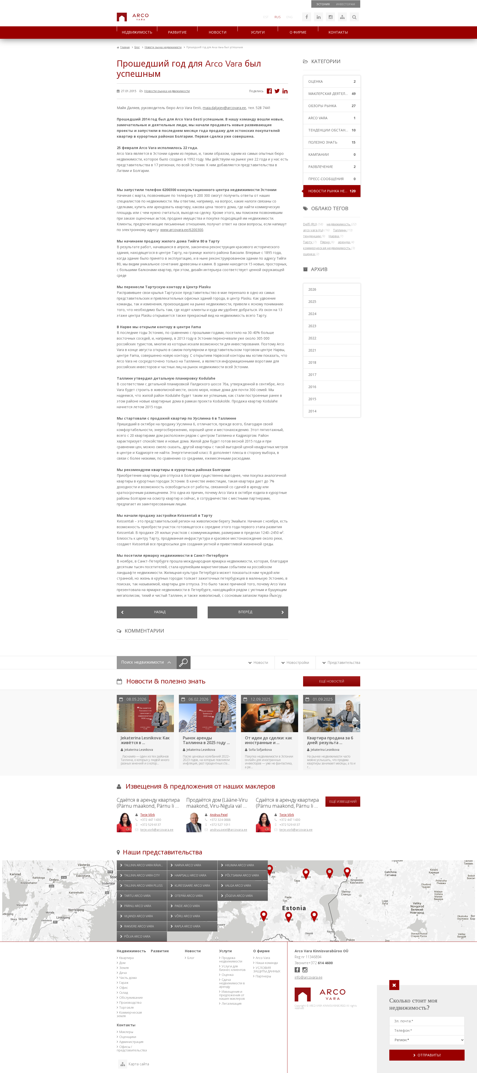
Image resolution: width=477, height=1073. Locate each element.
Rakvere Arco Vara (138, 926)
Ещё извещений (343, 801)
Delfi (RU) (310, 224)
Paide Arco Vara (187, 906)
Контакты (338, 33)
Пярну (325, 242)
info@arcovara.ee (308, 977)
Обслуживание (131, 997)
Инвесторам (345, 4)
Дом (122, 962)
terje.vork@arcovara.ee (156, 830)
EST (266, 17)
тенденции (312, 236)
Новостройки (297, 662)
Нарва (334, 236)
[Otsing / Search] (354, 16)
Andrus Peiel (219, 815)
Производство (130, 1002)
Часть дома (128, 977)
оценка (309, 254)
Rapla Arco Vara (187, 926)
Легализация (231, 1003)
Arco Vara (263, 957)
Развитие (177, 33)
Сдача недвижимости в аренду (232, 983)
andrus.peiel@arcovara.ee (228, 830)
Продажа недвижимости (230, 959)
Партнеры (263, 976)
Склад (123, 992)
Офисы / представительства (132, 1048)
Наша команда (267, 962)
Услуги (258, 33)
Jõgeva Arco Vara (238, 896)
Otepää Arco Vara (188, 896)
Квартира (126, 957)
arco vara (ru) (313, 230)
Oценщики (127, 1036)
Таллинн (340, 230)
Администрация (131, 1041)
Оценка (228, 974)
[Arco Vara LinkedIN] (318, 16)
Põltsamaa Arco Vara (241, 875)
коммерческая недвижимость (327, 248)
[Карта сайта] (342, 16)
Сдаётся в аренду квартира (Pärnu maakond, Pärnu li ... (148, 803)
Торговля (126, 1007)
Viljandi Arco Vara (138, 916)
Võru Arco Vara (187, 916)
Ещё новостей (331, 681)
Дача (123, 972)
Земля (124, 967)
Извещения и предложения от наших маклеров (232, 995)
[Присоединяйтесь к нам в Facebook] (306, 16)
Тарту (308, 242)
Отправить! (429, 1055)
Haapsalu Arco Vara (190, 875)
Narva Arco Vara (187, 865)
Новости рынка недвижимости (167, 91)
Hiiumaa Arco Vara (239, 865)
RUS (277, 17)
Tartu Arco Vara (137, 896)
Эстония (323, 4)
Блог (191, 957)
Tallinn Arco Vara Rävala (143, 865)
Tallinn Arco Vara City (141, 875)
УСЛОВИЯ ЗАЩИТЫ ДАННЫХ (266, 969)
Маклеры (126, 1032)
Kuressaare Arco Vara (192, 885)
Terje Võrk (147, 815)
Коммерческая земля (129, 1014)
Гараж (123, 982)
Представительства (343, 662)
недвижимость (339, 224)
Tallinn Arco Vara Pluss (142, 885)
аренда (344, 242)
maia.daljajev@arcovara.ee (224, 107)
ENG (289, 17)
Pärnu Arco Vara (137, 906)
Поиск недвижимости (143, 662)
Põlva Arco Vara (136, 936)
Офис (123, 987)
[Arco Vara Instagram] (330, 16)
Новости (217, 33)
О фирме (298, 33)
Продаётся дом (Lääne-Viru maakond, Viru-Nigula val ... (217, 803)
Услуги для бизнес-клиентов (232, 968)
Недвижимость (137, 33)
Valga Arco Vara (237, 885)
